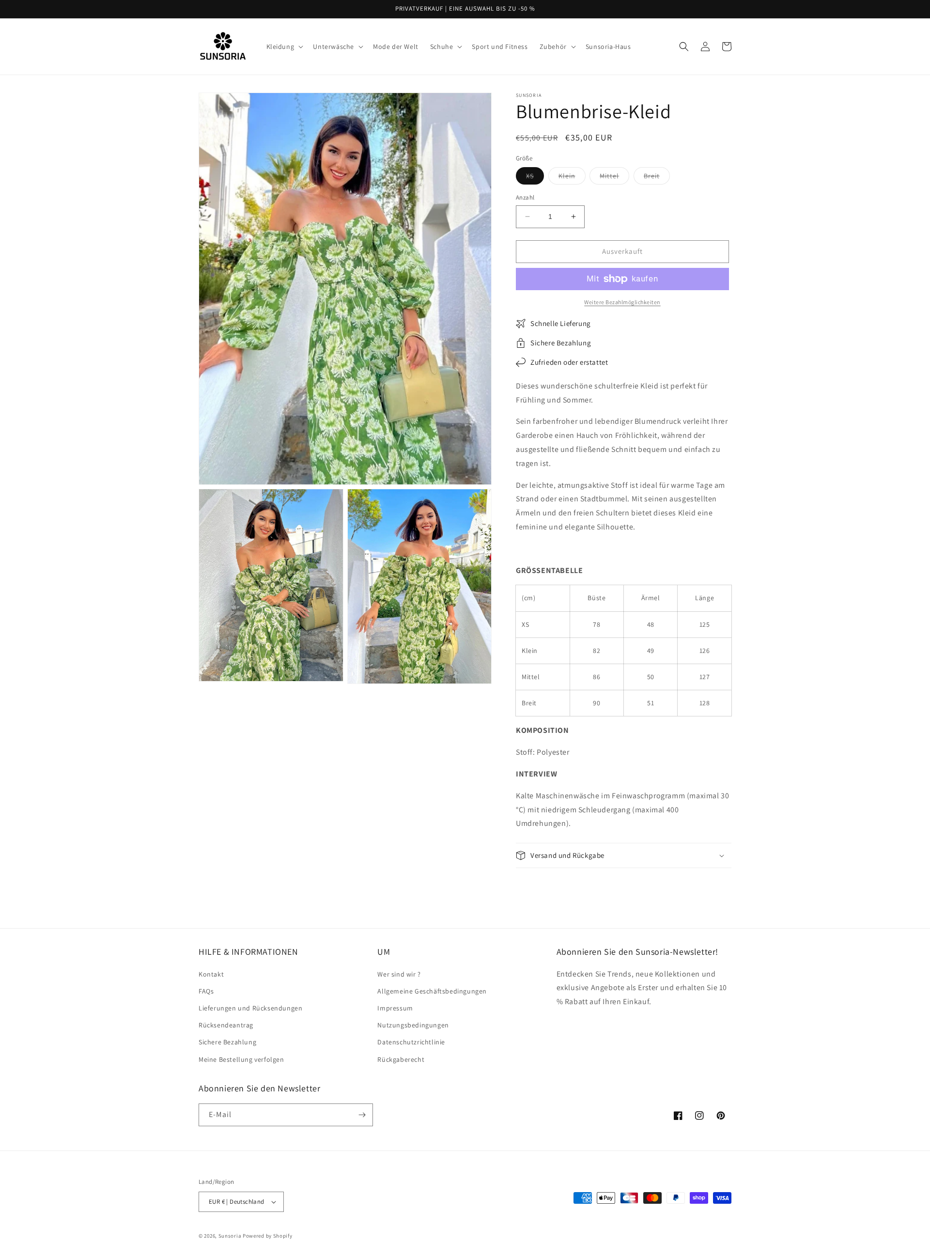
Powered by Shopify (268, 1235)
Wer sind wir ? (398, 974)
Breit (657, 178)
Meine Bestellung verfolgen (241, 1059)
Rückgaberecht (400, 1059)
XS (535, 178)
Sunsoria (230, 1235)
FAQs (206, 991)
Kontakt (211, 974)
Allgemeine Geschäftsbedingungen (432, 991)
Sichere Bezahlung (227, 1042)
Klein (572, 178)
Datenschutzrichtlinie (411, 1042)
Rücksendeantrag (226, 1025)
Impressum (395, 1008)
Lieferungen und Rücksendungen (250, 1008)
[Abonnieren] (361, 1114)
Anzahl (525, 197)
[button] (284, 46)
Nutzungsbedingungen (413, 1025)
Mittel (614, 178)
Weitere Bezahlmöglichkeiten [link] (622, 302)
